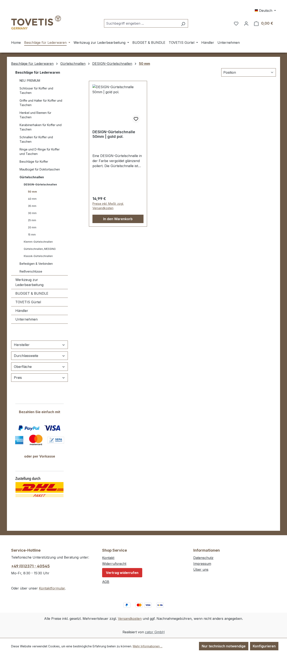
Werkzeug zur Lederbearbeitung (29, 282)
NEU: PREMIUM (30, 80)
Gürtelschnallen (32, 177)
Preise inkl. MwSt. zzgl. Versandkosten (108, 206)
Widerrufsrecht (114, 564)
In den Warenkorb (118, 219)
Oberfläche (23, 367)
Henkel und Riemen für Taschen (35, 115)
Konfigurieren (264, 646)
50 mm (32, 191)
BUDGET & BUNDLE (31, 293)
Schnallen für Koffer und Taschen (36, 139)
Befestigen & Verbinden (36, 263)
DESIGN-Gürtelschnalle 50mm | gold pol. (113, 134)
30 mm (32, 213)
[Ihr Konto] (246, 23)
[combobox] (141, 23)
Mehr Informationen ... (147, 646)
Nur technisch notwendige (224, 646)
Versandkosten (130, 618)
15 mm (32, 234)
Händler (21, 311)
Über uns (200, 569)
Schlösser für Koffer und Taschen (36, 90)
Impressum (202, 564)
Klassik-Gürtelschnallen (38, 256)
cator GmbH (155, 632)
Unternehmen (26, 319)
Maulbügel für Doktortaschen (40, 169)
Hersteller (22, 345)
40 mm (32, 198)
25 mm (32, 220)
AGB (105, 582)
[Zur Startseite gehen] (36, 22)
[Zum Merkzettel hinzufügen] (136, 119)
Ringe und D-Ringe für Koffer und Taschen (40, 152)
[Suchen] (183, 23)
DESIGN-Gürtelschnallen (40, 184)
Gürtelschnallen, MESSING (40, 248)
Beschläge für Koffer (34, 161)
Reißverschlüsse (31, 271)
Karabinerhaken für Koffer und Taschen (41, 127)
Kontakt (108, 558)
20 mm (32, 227)
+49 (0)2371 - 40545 (30, 566)
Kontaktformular (52, 588)
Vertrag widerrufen (122, 573)
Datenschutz (203, 558)
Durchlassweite (26, 356)
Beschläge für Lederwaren (37, 72)
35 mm (32, 206)
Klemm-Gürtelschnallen (38, 241)
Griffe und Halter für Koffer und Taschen (41, 103)
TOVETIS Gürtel (28, 302)
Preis (18, 377)
